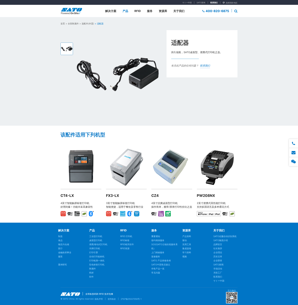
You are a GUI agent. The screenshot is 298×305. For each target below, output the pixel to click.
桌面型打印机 (95, 240)
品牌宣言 (217, 244)
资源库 (163, 11)
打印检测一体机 (96, 260)
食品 (60, 240)
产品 (125, 11)
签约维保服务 (157, 240)
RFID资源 (124, 248)
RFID (137, 11)
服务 (150, 11)
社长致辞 (217, 248)
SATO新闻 (201, 2)
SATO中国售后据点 (160, 264)
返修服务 (155, 256)
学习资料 (186, 252)
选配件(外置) (88, 23)
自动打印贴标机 (96, 256)
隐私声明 (99, 299)
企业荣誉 (217, 260)
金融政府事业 (64, 252)
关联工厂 (217, 272)
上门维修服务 (157, 252)
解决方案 (110, 11)
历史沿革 (217, 256)
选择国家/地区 (231, 3)
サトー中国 (187, 2)
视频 (184, 256)
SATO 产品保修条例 (161, 260)
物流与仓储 (63, 244)
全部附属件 (73, 23)
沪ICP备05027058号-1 (131, 299)
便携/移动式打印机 (98, 244)
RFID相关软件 (127, 244)
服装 (60, 256)
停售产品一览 (157, 268)
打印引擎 (93, 252)
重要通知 (155, 236)
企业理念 (217, 252)
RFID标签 (124, 240)
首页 (63, 23)
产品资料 (186, 236)
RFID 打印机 (126, 236)
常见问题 (155, 272)
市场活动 (217, 268)
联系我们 (214, 2)
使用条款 (112, 299)
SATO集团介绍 (220, 240)
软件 (91, 276)
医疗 (60, 248)
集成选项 (186, 248)
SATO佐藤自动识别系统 (225, 236)
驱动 (184, 240)
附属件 (92, 268)
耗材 (91, 272)
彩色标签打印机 (96, 264)
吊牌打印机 (94, 248)
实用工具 (186, 244)
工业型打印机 (95, 236)
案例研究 (62, 264)
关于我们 (179, 11)
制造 (60, 236)
